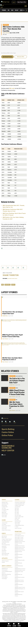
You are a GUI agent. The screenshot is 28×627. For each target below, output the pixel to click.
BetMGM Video (5, 315)
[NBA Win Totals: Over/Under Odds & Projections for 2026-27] (4, 402)
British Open (4, 537)
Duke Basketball (19, 376)
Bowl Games (4, 536)
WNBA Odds (17, 518)
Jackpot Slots (4, 522)
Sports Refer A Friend (19, 537)
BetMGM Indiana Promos (20, 547)
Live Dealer (4, 524)
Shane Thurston (6, 32)
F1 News (16, 526)
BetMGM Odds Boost (19, 540)
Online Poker (7, 435)
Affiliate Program (5, 561)
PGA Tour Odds (18, 515)
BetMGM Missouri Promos (20, 568)
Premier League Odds (19, 516)
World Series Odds (5, 553)
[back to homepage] (3, 6)
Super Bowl (4, 546)
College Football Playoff (6, 539)
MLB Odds (17, 508)
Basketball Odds (5, 503)
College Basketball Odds (19, 503)
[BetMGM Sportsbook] (6, 2)
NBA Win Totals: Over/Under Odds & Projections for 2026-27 (12, 358)
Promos (4, 10)
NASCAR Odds (5, 513)
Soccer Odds (4, 515)
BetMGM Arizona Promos (20, 541)
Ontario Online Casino (6, 530)
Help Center (8, 450)
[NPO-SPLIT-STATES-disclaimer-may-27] (14, 254)
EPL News (17, 519)
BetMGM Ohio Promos (19, 580)
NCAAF (16, 10)
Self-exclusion (4, 575)
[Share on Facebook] (8, 267)
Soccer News (17, 522)
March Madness (5, 554)
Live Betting (4, 511)
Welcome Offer (20, 56)
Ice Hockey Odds (5, 509)
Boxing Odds (4, 505)
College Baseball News (19, 525)
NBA (2, 284)
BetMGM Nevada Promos (20, 570)
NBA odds (11, 88)
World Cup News (18, 528)
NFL (8, 10)
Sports (13, 284)
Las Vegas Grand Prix (6, 540)
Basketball (5, 24)
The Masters (4, 547)
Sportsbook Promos (7, 56)
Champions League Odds (20, 502)
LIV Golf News (17, 506)
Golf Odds (4, 508)
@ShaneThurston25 (12, 278)
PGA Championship (6, 544)
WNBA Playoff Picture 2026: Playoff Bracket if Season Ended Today (12, 335)
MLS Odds (17, 509)
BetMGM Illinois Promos (19, 545)
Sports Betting (8, 429)
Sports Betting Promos (19, 535)
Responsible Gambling (8, 447)
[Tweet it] (3, 267)
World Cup (4, 551)
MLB (12, 10)
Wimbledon (4, 550)
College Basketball (5, 541)
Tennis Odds (4, 516)
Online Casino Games (6, 525)
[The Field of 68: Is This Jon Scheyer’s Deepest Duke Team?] (4, 378)
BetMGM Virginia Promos (20, 587)
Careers (3, 562)
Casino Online (8, 432)
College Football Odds (19, 505)
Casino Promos (18, 534)
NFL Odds (17, 512)
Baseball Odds (5, 502)
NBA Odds (17, 511)
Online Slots (4, 528)
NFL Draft (4, 543)
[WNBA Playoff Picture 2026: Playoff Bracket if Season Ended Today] (4, 390)
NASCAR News (18, 521)
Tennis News (17, 523)
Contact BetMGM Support (7, 571)
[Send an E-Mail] (14, 267)
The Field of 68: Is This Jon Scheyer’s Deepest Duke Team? (12, 312)
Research (3, 572)
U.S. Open (4, 549)
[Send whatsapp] (19, 267)
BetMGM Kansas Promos (20, 550)
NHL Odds (17, 513)
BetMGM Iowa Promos (19, 548)
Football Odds (4, 506)
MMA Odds (4, 512)
